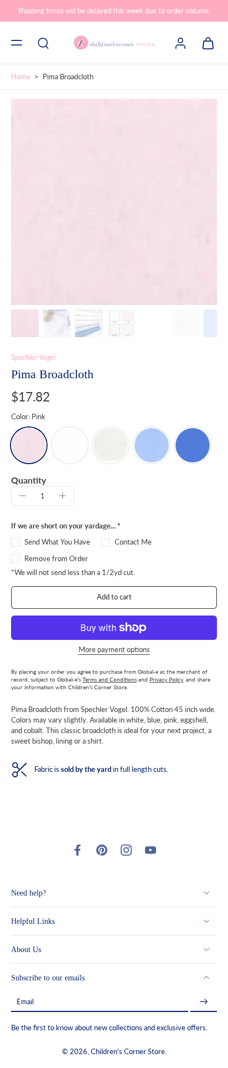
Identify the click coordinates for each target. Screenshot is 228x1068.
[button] (16, 43)
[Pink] (28, 445)
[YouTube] (150, 850)
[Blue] (151, 445)
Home (20, 77)
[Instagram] (126, 850)
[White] (69, 445)
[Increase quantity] (62, 496)
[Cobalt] (192, 445)
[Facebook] (77, 850)
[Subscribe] (203, 1002)
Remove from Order (56, 559)
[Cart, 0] (205, 42)
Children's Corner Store (128, 1052)
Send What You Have (57, 542)
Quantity (28, 480)
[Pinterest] (102, 850)
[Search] (43, 43)
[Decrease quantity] (23, 496)
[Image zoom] (114, 202)
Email (25, 1002)
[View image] (25, 323)
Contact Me (133, 542)
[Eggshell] (110, 445)
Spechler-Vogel (33, 357)
